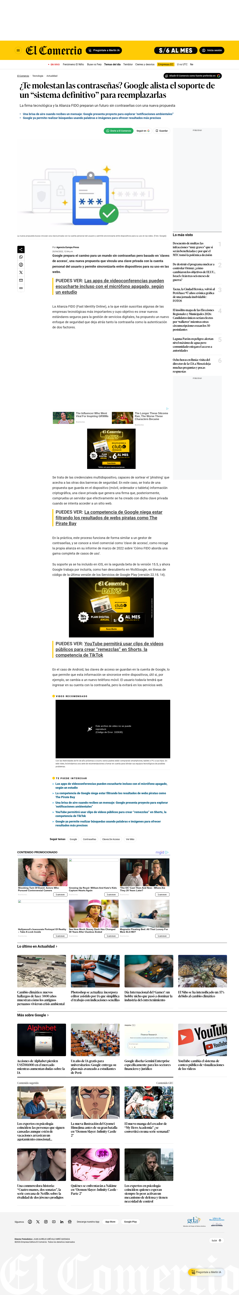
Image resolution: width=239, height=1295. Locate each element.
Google (73, 839)
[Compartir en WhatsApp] (21, 257)
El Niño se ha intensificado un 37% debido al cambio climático (201, 994)
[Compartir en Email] (21, 280)
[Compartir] (21, 249)
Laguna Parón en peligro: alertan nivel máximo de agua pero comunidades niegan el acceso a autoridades (193, 344)
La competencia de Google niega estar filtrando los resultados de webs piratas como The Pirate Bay (110, 795)
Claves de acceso (111, 839)
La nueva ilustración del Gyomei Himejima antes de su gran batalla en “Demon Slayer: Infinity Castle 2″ (94, 1129)
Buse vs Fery (94, 64)
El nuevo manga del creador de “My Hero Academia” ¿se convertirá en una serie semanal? (147, 1127)
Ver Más (130, 839)
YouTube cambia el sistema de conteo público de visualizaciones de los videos (201, 1065)
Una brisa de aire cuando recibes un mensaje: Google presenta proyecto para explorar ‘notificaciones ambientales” (111, 804)
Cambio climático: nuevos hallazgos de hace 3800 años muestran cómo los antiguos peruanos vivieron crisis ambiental (41, 998)
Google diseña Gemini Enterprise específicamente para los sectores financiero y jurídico (148, 1065)
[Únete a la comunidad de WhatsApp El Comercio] (118, 131)
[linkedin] (62, 1222)
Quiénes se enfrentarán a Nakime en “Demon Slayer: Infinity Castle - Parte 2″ (94, 1190)
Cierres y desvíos (144, 64)
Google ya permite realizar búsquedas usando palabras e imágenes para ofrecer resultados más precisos (108, 823)
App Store (110, 1221)
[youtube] (54, 1222)
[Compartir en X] (21, 272)
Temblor (128, 64)
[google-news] (70, 1222)
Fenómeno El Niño (73, 64)
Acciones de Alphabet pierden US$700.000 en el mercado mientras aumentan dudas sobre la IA (41, 1066)
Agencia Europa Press (67, 247)
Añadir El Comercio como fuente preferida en (192, 75)
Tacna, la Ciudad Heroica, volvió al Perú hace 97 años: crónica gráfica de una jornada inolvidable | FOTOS (194, 295)
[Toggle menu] (18, 50)
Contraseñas (89, 839)
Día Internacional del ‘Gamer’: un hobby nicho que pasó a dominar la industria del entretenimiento (149, 996)
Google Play (130, 1221)
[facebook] (30, 1222)
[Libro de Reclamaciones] (216, 1221)
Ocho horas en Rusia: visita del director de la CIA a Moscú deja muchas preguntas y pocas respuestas (192, 365)
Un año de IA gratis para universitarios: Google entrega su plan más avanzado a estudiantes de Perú (93, 1066)
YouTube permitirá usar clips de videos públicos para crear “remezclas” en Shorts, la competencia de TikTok (110, 814)
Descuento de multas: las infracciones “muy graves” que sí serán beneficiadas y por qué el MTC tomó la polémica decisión (193, 249)
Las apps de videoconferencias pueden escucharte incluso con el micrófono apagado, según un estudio (111, 785)
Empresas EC (165, 64)
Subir (214, 1240)
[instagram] (46, 1222)
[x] (38, 1222)
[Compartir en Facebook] (21, 265)
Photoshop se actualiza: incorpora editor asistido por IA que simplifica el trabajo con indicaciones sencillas (95, 996)
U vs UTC (182, 64)
